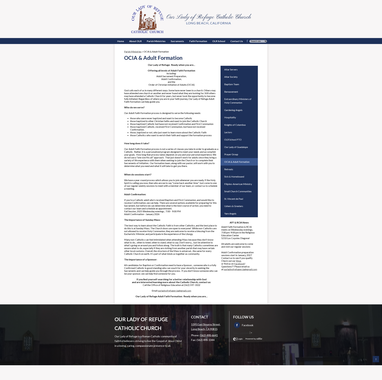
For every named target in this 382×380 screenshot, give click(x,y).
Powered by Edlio (254, 338)
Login (238, 338)
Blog (238, 260)
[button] (135, 41)
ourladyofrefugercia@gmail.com (174, 290)
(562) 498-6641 (209, 335)
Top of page (376, 359)
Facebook (239, 263)
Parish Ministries (132, 51)
